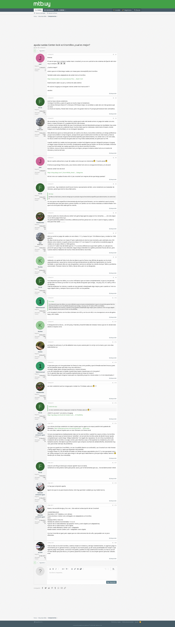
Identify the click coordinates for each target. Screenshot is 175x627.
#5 (116, 184)
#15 (116, 403)
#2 (116, 98)
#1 (116, 54)
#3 (116, 118)
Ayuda (136, 622)
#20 (116, 542)
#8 (116, 257)
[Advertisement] (87, 30)
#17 (116, 462)
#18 (116, 483)
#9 (116, 277)
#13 (116, 362)
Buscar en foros (53, 13)
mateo (40, 352)
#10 (116, 298)
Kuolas (40, 267)
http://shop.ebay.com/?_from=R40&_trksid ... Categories (65, 172)
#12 (116, 342)
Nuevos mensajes (40, 13)
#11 (116, 321)
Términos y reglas (116, 622)
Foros (39, 10)
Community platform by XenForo (87, 625)
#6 (116, 213)
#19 (116, 505)
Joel (36, 47)
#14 (116, 383)
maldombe (40, 222)
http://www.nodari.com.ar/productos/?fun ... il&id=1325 (65, 79)
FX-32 (40, 108)
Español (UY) (38, 622)
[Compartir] (113, 54)
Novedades (50, 10)
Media (62, 10)
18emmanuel (40, 307)
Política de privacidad (127, 622)
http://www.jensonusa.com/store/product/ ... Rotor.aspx (71, 428)
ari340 (40, 552)
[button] (55, 10)
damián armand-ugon (40, 434)
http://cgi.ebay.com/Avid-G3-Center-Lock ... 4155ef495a (65, 415)
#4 (116, 157)
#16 (116, 423)
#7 (116, 233)
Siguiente (41, 51)
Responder (113, 93)
